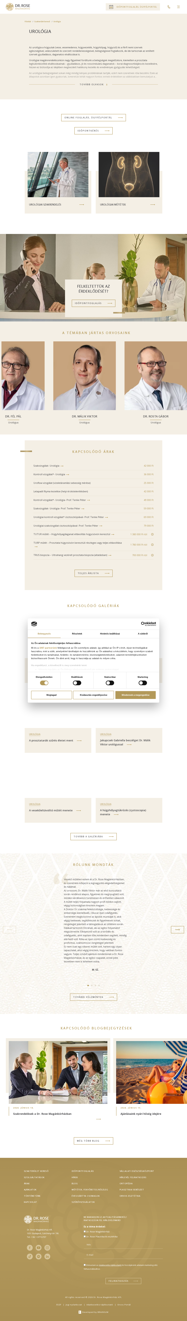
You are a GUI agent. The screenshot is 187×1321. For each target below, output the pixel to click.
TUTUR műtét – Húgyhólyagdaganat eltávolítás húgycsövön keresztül (71, 534)
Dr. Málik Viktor (123, 416)
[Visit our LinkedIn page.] (47, 1256)
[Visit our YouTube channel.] (38, 1248)
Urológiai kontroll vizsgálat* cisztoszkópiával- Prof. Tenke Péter (68, 517)
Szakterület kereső (42, 21)
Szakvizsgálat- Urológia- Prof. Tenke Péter (56, 508)
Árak (27, 1183)
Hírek (75, 1177)
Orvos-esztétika (130, 1196)
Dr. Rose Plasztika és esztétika (101, 1236)
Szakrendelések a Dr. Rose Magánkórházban (42, 1114)
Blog (75, 1183)
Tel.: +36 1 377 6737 (36, 1237)
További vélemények (88, 997)
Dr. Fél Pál (52, 416)
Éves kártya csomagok (86, 1196)
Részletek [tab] (77, 633)
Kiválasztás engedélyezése (93, 695)
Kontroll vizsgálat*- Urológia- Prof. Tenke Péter (59, 500)
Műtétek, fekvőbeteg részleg (90, 1189)
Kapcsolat (30, 1202)
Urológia (57, 21)
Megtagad (51, 695)
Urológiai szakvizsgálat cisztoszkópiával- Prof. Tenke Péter (65, 525)
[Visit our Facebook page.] (30, 1248)
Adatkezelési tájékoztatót (110, 1265)
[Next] (177, 929)
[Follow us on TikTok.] (30, 1256)
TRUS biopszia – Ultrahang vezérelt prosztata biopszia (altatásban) (70, 555)
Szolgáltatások (34, 1177)
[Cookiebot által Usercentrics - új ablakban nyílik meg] (143, 624)
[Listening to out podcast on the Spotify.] (38, 1256)
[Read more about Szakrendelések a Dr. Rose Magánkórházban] (98, 1119)
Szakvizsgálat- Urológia (46, 465)
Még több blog (88, 1140)
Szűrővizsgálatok (83, 1202)
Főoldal (28, 21)
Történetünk (32, 1196)
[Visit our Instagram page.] (47, 1248)
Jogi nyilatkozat (74, 1304)
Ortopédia (126, 1183)
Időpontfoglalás (83, 1171)
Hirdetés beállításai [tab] (110, 633)
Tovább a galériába (88, 836)
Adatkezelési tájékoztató (99, 1304)
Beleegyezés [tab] (44, 633)
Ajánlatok (30, 1189)
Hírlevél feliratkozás (133, 1177)
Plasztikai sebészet (132, 1189)
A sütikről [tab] (143, 633)
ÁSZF (58, 1304)
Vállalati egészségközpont (137, 1171)
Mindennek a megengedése (135, 695)
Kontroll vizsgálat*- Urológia (49, 474)
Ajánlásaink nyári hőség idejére (141, 1114)
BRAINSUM (103, 1312)
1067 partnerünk (48, 647)
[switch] (77, 683)
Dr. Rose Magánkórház (98, 1231)
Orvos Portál (124, 1304)
